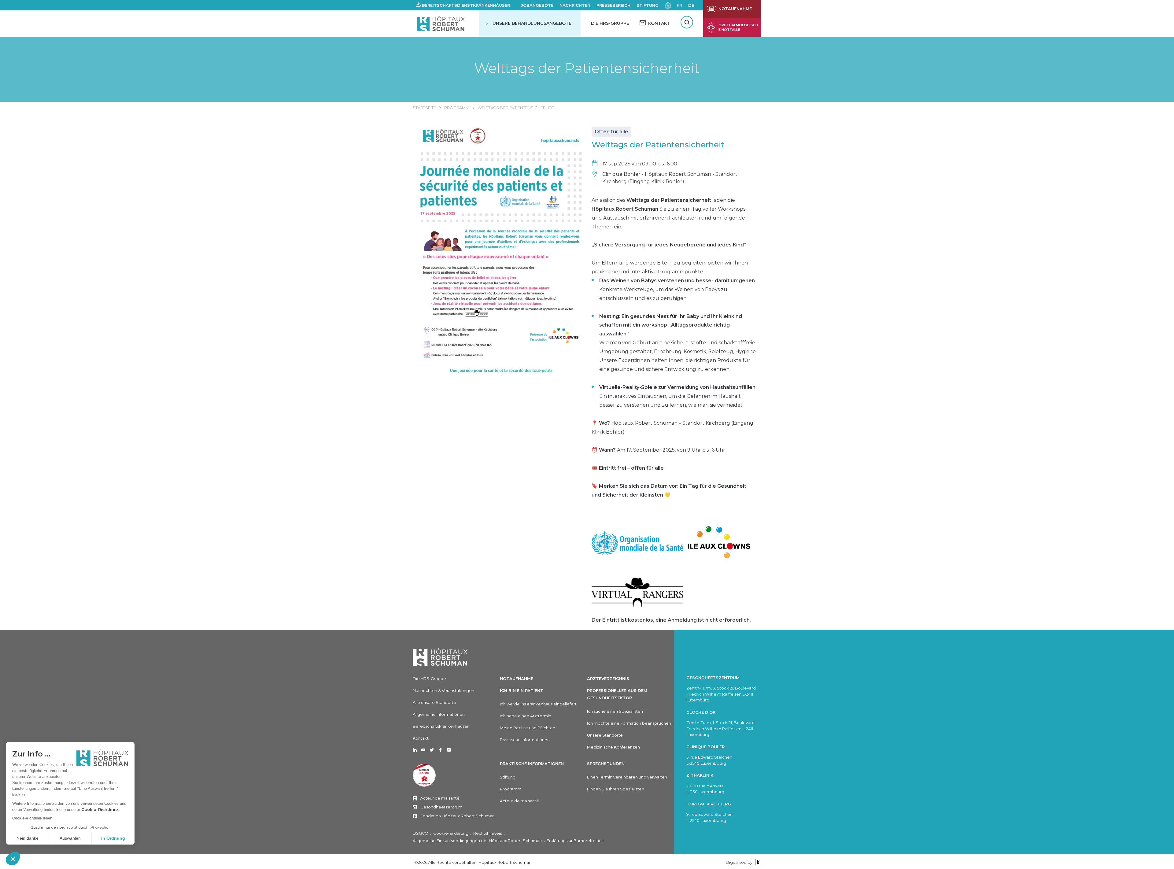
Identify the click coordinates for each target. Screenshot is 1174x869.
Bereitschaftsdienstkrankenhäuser (466, 5)
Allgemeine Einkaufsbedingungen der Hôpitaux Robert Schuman (477, 840)
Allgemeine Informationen (439, 714)
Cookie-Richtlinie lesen (32, 818)
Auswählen (70, 838)
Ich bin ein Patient (521, 690)
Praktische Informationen (525, 739)
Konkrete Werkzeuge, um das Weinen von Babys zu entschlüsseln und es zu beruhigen (677, 289)
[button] (13, 858)
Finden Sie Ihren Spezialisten (615, 788)
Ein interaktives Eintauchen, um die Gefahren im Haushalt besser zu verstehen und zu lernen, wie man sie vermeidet (677, 396)
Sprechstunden (606, 763)
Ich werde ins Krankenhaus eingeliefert (538, 703)
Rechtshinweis (487, 833)
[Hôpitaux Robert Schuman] (440, 657)
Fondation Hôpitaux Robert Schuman (457, 815)
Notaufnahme (516, 678)
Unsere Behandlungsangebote (532, 23)
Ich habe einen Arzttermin (525, 715)
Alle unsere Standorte (434, 702)
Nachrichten (574, 5)
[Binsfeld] (757, 862)
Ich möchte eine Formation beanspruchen (629, 723)
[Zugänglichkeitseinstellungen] (668, 5)
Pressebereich (613, 5)
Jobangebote (537, 5)
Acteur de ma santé (440, 798)
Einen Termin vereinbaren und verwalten (627, 777)
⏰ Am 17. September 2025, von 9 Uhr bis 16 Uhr (658, 450)
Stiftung (648, 5)
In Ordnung (113, 838)
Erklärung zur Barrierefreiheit (575, 840)
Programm (456, 107)
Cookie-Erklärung (450, 833)
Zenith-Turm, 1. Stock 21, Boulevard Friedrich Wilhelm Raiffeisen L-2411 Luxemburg (720, 728)
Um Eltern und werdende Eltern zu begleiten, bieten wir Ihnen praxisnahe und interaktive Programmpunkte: (670, 267)
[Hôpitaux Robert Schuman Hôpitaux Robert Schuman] (441, 23)
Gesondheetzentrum (441, 806)
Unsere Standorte (605, 735)
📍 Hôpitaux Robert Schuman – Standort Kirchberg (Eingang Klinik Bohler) (672, 427)
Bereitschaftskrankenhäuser (441, 726)
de (691, 5)
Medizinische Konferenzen (613, 747)
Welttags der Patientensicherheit (587, 68)
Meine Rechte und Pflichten (527, 727)
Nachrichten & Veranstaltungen (443, 690)
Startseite (424, 107)
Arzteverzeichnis (608, 678)
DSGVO (420, 833)
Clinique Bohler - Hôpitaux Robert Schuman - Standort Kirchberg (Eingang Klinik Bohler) (669, 177)
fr (679, 5)
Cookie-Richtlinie (99, 809)
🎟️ (628, 468)
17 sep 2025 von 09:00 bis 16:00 (639, 164)
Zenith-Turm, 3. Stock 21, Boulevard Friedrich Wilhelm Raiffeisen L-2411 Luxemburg (721, 694)
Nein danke (28, 838)
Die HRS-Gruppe (610, 23)
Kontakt (421, 738)
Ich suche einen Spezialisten (615, 711)
